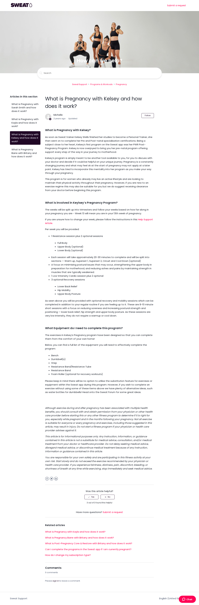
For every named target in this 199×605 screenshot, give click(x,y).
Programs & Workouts (101, 84)
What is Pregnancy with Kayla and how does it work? (25, 123)
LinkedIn (56, 479)
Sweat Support (79, 84)
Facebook (47, 479)
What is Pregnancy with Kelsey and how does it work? (25, 138)
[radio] (91, 497)
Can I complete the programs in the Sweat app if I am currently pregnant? (88, 549)
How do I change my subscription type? (68, 555)
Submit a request (176, 5)
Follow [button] (148, 115)
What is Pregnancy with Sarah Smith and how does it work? (25, 107)
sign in (56, 580)
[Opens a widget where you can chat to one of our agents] (187, 599)
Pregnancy (121, 84)
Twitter (51, 479)
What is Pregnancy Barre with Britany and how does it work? (24, 153)
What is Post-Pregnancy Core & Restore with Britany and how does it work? (88, 543)
